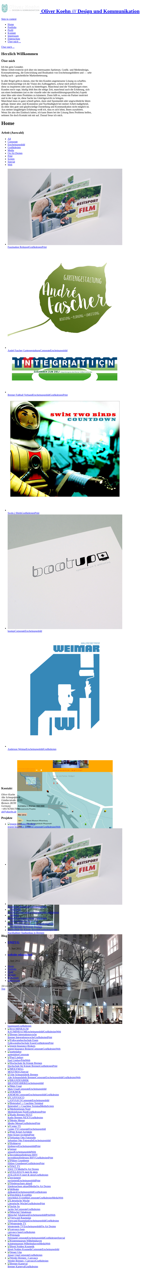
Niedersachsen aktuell (29, 1186)
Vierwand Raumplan (33, 1220)
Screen (11, 159)
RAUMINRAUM (34, 1031)
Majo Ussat (27, 1089)
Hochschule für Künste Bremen (32, 1066)
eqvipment (24, 1180)
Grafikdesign (14, 147)
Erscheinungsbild (16, 144)
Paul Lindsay (19, 1060)
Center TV (27, 1129)
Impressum (13, 977)
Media (11, 150)
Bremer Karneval (23, 1266)
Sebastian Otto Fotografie (29, 1140)
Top (3, 988)
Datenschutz (14, 980)
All (9, 138)
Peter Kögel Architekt (21, 1134)
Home (11, 966)
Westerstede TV (32, 1226)
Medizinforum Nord (27, 1111)
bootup (25, 631)
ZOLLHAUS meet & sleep (28, 1174)
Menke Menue (24, 1123)
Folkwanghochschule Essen (30, 1043)
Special (11, 161)
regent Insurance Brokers (34, 1048)
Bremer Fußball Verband (38, 395)
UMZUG (13, 942)
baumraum (19, 1026)
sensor (22, 1152)
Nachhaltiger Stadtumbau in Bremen (26, 932)
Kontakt (12, 974)
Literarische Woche (26, 1203)
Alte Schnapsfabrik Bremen (44, 1077)
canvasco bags (21, 1232)
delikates (27, 1192)
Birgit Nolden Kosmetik (33, 1249)
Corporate (13, 141)
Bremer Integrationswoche (30, 1037)
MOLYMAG (18, 1071)
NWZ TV (23, 1169)
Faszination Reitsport (27, 247)
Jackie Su (24, 1209)
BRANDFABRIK (26, 1083)
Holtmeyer (24, 1146)
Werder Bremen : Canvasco (28, 1260)
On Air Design (15, 153)
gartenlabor (18, 1054)
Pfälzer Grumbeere (26, 1163)
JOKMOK (33, 1094)
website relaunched (20, 954)
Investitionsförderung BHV (30, 1157)
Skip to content (8, 19)
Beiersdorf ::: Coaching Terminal (31, 1106)
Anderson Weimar (32, 749)
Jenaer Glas (25, 1255)
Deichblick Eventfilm (35, 1197)
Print (10, 156)
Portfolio (12, 969)
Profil (10, 972)
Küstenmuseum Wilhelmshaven (29, 1243)
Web (10, 164)
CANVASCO (28, 1100)
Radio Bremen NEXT (25, 1117)
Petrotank (36, 1237)
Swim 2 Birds (23, 513)
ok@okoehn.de (8, 811)
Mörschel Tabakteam (31, 1215)
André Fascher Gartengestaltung (37, 350)
